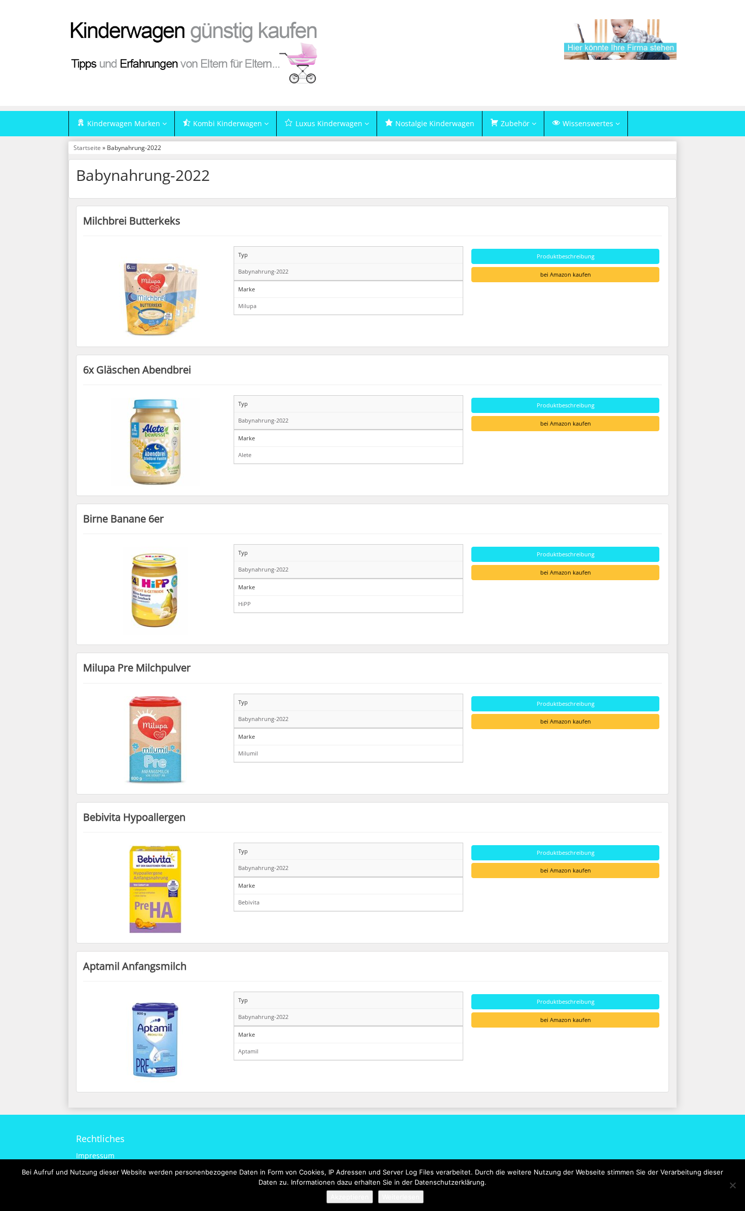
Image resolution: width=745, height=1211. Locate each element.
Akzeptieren (349, 1197)
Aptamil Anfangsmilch (135, 966)
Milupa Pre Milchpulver (137, 667)
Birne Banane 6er (123, 518)
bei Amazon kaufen (565, 274)
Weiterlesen (401, 1197)
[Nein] (732, 1185)
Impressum (95, 1155)
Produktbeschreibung (565, 256)
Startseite (87, 147)
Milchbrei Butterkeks (131, 220)
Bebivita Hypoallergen (134, 817)
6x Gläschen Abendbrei (137, 369)
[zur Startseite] (195, 52)
